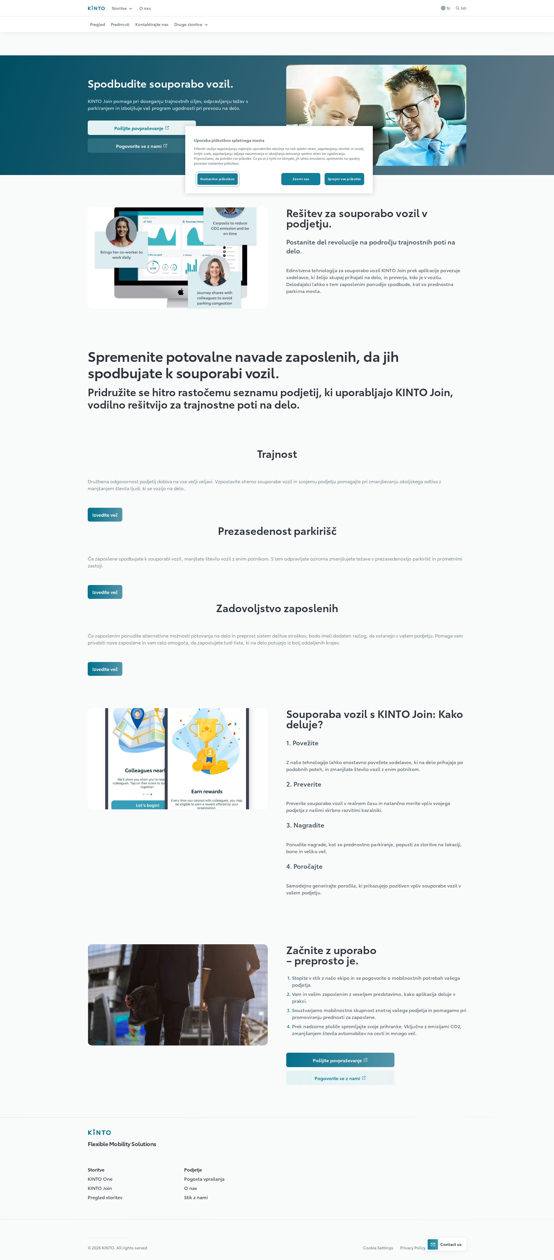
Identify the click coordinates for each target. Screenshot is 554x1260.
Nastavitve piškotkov (217, 178)
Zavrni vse (301, 178)
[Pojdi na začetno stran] (96, 8)
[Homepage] (99, 1132)
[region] (279, 159)
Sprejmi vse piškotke (344, 178)
